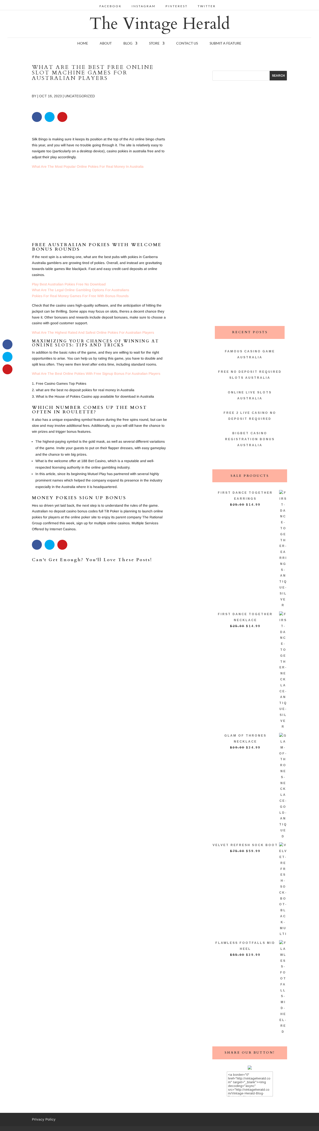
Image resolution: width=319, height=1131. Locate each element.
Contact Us (187, 43)
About (106, 43)
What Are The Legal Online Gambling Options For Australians (80, 290)
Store (154, 43)
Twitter (207, 6)
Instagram (144, 6)
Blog (127, 43)
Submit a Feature (225, 43)
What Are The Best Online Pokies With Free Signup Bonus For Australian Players (96, 374)
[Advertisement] (99, 208)
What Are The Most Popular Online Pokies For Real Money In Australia (88, 166)
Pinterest (176, 6)
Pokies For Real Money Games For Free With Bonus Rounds (80, 296)
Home (82, 43)
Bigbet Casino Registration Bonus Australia (250, 439)
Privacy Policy (44, 1119)
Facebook (110, 6)
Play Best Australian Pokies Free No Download (69, 284)
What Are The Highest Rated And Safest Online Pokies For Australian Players (93, 332)
